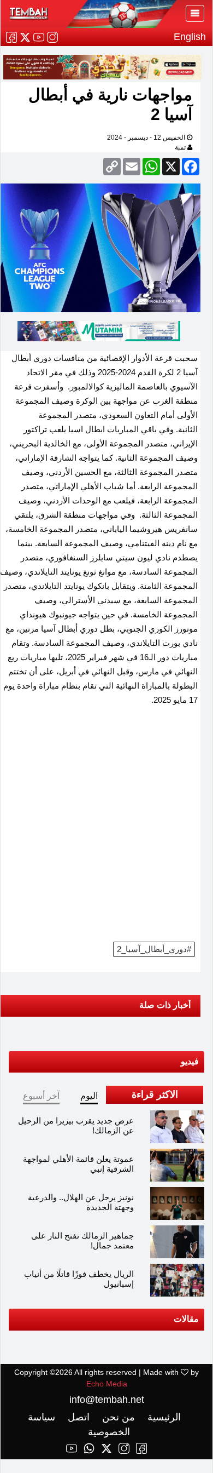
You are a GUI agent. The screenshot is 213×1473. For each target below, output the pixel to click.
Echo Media (106, 1383)
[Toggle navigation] (195, 13)
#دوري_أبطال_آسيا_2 (154, 949)
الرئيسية (163, 1417)
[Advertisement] (106, 827)
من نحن (117, 1417)
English (190, 36)
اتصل (77, 1417)
